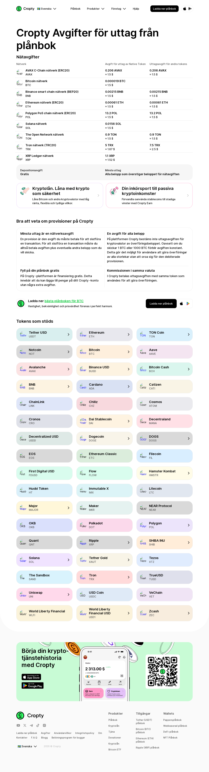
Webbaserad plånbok (175, 725)
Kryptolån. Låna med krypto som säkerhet (60, 191)
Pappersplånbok (172, 720)
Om (100, 733)
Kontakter (21, 737)
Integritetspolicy (84, 733)
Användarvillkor (62, 733)
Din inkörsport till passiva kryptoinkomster (148, 191)
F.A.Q (34, 737)
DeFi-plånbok (170, 731)
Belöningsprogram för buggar (68, 737)
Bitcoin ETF (114, 749)
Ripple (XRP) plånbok (147, 747)
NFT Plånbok (170, 737)
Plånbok (112, 720)
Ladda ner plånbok (26, 733)
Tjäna (111, 731)
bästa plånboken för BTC (64, 301)
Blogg (44, 737)
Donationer (114, 737)
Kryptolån (113, 725)
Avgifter (45, 733)
